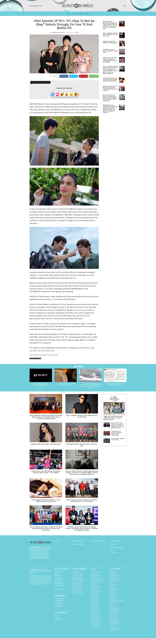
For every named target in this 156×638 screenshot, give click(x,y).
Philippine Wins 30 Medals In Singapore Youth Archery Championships (116, 433)
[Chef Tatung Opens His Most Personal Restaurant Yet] (65, 375)
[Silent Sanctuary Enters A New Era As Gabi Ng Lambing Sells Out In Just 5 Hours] (122, 88)
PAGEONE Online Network (58, 32)
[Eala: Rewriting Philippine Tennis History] (107, 440)
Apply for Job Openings (79, 541)
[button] (124, 6)
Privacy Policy (113, 544)
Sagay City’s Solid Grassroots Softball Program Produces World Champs (113, 417)
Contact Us (57, 541)
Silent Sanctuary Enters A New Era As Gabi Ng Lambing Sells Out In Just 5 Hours (110, 88)
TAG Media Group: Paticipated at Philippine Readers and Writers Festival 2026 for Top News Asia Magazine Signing (110, 108)
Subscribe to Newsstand (98, 541)
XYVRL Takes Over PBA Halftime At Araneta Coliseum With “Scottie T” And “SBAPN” (110, 60)
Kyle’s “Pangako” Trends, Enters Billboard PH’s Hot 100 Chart (110, 34)
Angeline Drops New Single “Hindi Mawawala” (110, 42)
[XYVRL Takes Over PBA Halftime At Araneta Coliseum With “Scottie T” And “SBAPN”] (122, 60)
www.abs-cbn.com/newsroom (42, 351)
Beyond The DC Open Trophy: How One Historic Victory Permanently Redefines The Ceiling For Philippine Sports (117, 425)
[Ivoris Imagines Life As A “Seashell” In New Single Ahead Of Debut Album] (122, 80)
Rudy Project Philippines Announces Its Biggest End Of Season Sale (41, 385)
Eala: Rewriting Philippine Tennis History (117, 439)
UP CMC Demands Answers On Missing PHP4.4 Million (115, 384)
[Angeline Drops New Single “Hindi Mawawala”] (122, 43)
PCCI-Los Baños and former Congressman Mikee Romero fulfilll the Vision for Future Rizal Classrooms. (110, 97)
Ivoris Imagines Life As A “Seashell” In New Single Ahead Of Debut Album (110, 79)
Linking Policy (113, 552)
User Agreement (114, 541)
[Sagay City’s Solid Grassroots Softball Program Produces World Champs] (114, 408)
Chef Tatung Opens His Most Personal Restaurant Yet (65, 384)
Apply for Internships (78, 544)
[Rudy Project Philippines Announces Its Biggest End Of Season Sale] (41, 375)
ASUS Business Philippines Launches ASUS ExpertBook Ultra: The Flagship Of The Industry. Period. (90, 385)
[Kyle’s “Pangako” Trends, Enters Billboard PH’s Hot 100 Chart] (122, 35)
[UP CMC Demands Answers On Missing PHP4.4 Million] (115, 375)
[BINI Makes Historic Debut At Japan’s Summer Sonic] (122, 52)
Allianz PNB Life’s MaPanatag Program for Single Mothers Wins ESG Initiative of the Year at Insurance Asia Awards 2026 (110, 25)
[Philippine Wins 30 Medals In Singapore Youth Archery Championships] (107, 433)
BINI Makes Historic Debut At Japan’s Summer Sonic (110, 51)
